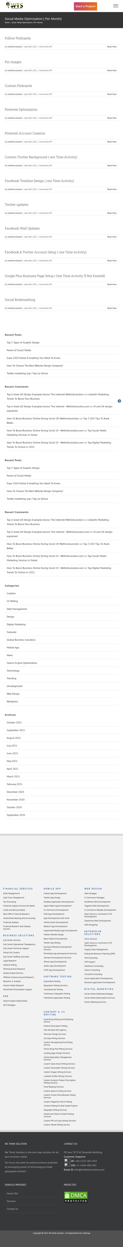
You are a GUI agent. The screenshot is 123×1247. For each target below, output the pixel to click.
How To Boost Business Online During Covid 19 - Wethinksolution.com (45, 430)
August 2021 (14, 737)
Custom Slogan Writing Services (57, 1072)
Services (11, 1201)
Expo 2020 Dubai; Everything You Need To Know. (34, 357)
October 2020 (14, 807)
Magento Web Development (96, 905)
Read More (112, 46)
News (10, 655)
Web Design (13, 693)
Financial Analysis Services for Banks (19, 905)
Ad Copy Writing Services (54, 1038)
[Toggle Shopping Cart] (105, 6)
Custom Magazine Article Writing (58, 1101)
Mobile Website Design (54, 934)
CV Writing (12, 601)
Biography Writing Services (55, 1110)
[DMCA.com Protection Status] (76, 1193)
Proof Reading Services (54, 1086)
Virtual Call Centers (11, 952)
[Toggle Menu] (116, 5)
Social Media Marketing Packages (98, 993)
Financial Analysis (11, 922)
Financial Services (18, 888)
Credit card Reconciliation (14, 910)
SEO (6, 996)
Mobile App (13, 647)
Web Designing (91, 924)
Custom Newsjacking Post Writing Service (58, 1043)
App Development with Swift (56, 918)
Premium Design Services (55, 1034)
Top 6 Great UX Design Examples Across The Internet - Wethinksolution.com (48, 406)
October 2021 (14, 722)
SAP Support (89, 961)
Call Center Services (11, 940)
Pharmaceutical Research (14, 969)
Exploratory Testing (52, 981)
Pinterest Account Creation (25, 133)
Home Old (12, 1193)
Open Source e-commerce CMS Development (98, 915)
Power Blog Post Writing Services (58, 1049)
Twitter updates (16, 204)
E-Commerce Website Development (100, 910)
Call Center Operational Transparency (19, 944)
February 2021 (14, 784)
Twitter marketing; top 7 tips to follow (27, 373)
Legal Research (9, 960)
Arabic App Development (55, 965)
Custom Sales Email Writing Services (59, 1063)
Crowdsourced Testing (53, 989)
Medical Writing (10, 965)
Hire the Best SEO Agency (55, 1030)
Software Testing (58, 976)
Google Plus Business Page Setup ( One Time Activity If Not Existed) (55, 276)
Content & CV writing (54, 1013)
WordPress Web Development (97, 901)
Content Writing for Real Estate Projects (61, 1105)
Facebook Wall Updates (22, 228)
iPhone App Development (55, 961)
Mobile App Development (55, 893)
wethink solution (15, 46)
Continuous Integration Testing (57, 993)
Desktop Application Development (59, 901)
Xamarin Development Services (57, 957)
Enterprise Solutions (93, 933)
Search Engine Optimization (22, 662)
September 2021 (16, 730)
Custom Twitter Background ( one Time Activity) (41, 157)
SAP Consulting (91, 957)
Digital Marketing (16, 624)
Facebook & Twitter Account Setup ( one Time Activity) (45, 252)
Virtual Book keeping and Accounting (19, 918)
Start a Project (85, 6)
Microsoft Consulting (93, 974)
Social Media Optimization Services (99, 997)
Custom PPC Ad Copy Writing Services (60, 1120)
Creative (11, 593)
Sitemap (86, 1233)
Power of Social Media (19, 350)
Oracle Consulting (92, 970)
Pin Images (13, 62)
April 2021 (12, 768)
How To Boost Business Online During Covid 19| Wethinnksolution (43, 418)
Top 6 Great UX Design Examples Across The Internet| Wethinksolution (45, 394)
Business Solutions (18, 935)
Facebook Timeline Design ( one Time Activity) (39, 181)
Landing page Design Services (57, 1053)
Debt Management (17, 608)
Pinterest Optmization (21, 109)
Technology (13, 670)
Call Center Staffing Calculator (16, 956)
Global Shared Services (13, 973)
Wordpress (12, 701)
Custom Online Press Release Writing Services (60, 1096)
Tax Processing (9, 901)
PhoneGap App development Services (60, 953)
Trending (11, 678)
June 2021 (12, 753)
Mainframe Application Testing (57, 997)
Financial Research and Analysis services (17, 927)
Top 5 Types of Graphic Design (23, 342)
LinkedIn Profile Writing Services (58, 1076)
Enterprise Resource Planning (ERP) (99, 953)
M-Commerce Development (56, 910)
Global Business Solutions (21, 639)
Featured (11, 632)
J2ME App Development (54, 970)
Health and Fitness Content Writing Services (59, 1115)
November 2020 (16, 799)
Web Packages (90, 893)
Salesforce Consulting (93, 966)
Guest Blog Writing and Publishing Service (58, 1020)
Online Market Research (13, 985)
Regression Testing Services (55, 985)
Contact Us (12, 1208)
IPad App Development (54, 914)
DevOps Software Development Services (58, 948)
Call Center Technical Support (16, 948)
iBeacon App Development (55, 926)
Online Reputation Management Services (58, 1058)
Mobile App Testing (52, 942)
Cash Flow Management (13, 897)
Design (10, 616)
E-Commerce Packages (94, 897)
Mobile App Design (52, 897)
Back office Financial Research (16, 914)
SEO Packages (9, 1005)
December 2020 (15, 791)
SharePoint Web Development (97, 920)
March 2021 (13, 776)
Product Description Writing (55, 1026)
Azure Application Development (98, 978)
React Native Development (55, 938)
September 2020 (16, 815)
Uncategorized (14, 686)
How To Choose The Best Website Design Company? (35, 365)
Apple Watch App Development (57, 905)
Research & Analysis (12, 981)
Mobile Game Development (56, 922)
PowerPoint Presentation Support (17, 989)
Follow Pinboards (18, 38)
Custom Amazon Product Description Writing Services (60, 1081)
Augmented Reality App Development (60, 930)
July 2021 (12, 745)
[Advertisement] (61, 861)
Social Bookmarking (20, 299)
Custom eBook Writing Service (57, 1124)
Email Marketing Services (95, 1002)
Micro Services (90, 938)
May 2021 (12, 761)
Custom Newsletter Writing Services (59, 1067)
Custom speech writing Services (57, 1091)
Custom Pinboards (18, 86)
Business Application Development (99, 982)
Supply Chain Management (96, 949)
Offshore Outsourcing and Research (18, 977)
